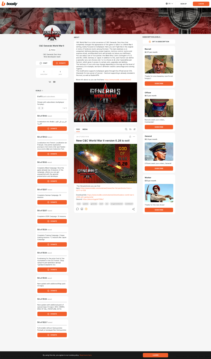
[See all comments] (77, 209)
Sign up (183, 4)
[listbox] (168, 4)
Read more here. (86, 355)
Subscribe (159, 83)
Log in (201, 4)
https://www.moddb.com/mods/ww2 (118, 80)
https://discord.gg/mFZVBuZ (93, 199)
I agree (155, 355)
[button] (10, 4)
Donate (62, 63)
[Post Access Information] (130, 136)
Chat (45, 63)
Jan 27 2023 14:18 (82, 136)
